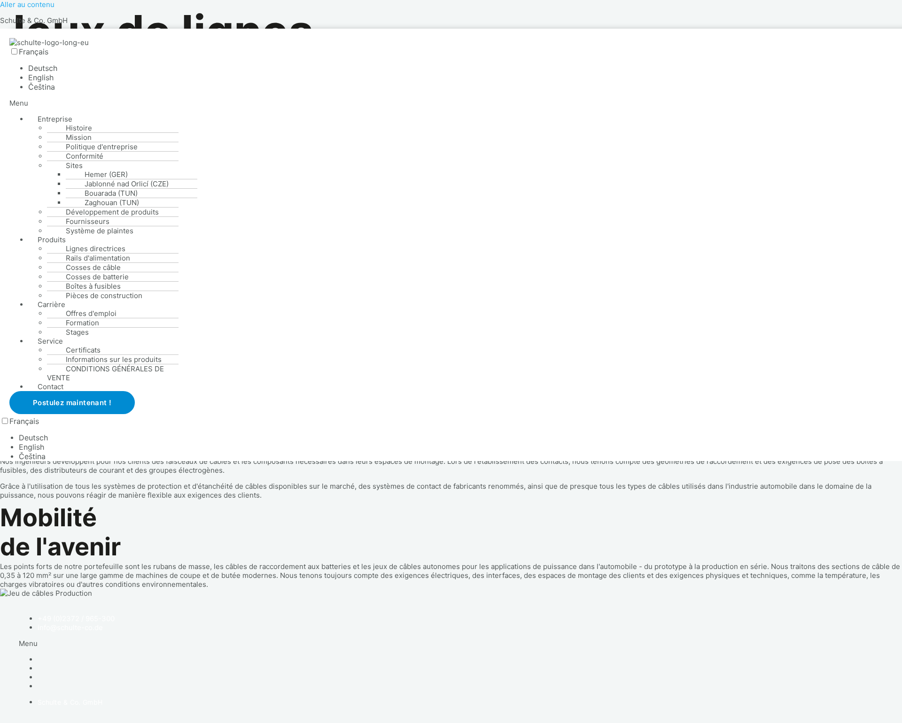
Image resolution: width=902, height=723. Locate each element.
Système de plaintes (99, 230)
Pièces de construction (104, 295)
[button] (202, 103)
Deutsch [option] (42, 68)
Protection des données (86, 668)
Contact (50, 386)
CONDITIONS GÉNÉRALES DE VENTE (105, 373)
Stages (77, 332)
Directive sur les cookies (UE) (96, 677)
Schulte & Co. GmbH (34, 20)
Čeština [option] (41, 87)
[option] (112, 68)
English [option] (41, 77)
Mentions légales (75, 659)
